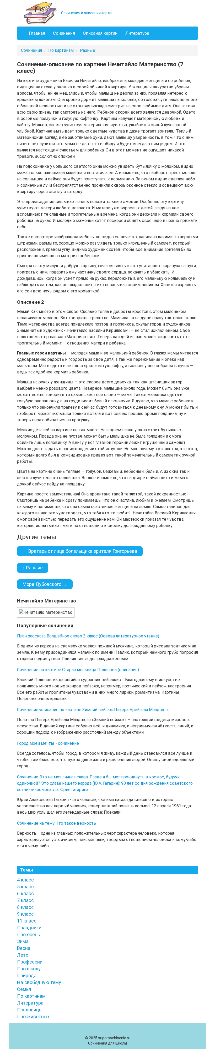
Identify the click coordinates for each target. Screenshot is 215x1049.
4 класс (25, 880)
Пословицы (30, 1009)
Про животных (33, 1016)
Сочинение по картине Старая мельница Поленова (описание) (78, 669)
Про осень (28, 934)
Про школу (29, 968)
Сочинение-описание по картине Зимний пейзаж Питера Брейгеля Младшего (93, 709)
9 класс (25, 914)
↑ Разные (33, 567)
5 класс (25, 886)
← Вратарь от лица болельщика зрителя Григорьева (80, 551)
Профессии (29, 962)
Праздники (29, 927)
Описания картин (100, 33)
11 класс (26, 921)
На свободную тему (39, 982)
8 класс (25, 907)
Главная (37, 33)
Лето (22, 955)
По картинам (61, 50)
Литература (137, 33)
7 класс (25, 900)
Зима (23, 941)
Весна (23, 948)
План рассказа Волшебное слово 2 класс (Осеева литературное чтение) (88, 636)
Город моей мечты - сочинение (48, 743)
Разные (87, 50)
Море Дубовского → (45, 584)
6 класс (25, 893)
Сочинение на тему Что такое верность (56, 823)
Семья (24, 989)
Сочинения (64, 33)
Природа (26, 975)
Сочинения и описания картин (87, 13)
